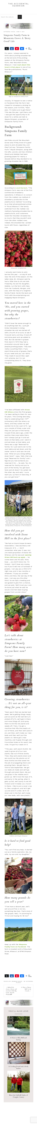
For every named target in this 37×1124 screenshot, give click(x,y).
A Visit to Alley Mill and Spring (18, 1039)
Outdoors (7, 31)
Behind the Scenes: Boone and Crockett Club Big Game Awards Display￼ (11, 990)
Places (13, 31)
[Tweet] (7, 48)
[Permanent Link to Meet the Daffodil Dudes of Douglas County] (18, 1092)
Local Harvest (21, 188)
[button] (33, 9)
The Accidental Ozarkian (18, 5)
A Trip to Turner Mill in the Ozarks (26, 989)
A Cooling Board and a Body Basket (18, 1067)
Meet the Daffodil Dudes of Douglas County (18, 1096)
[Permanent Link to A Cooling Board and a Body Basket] (18, 1063)
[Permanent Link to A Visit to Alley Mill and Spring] (18, 1035)
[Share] (12, 48)
